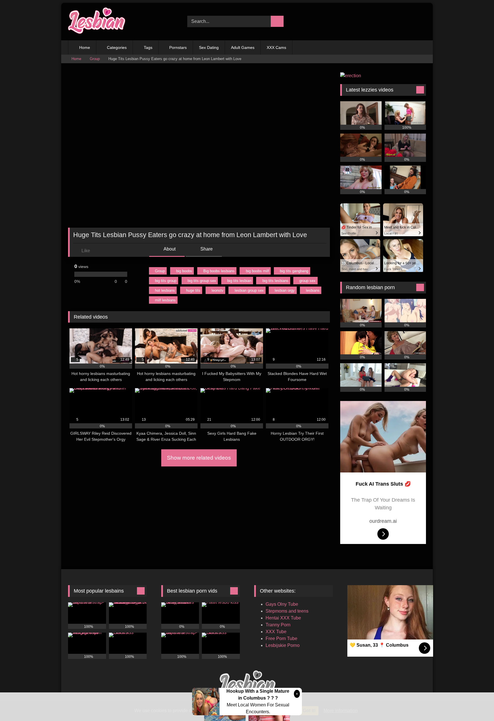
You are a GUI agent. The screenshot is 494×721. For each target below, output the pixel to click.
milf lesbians (165, 300)
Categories (117, 47)
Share (206, 249)
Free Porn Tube (281, 638)
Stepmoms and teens (287, 611)
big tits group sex (202, 281)
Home (84, 47)
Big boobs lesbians (219, 271)
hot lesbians (165, 290)
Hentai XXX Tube (283, 617)
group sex (307, 281)
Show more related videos (199, 458)
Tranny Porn (278, 624)
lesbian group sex (249, 290)
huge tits (193, 290)
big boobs (184, 271)
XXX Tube (276, 631)
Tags (148, 47)
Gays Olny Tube (282, 604)
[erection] (350, 75)
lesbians (313, 290)
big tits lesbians (275, 281)
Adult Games (242, 47)
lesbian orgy (285, 290)
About (169, 249)
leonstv (218, 290)
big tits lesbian (239, 281)
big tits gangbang (294, 271)
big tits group (165, 281)
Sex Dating (209, 47)
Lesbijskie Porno (283, 645)
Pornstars (178, 47)
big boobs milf (257, 271)
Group (95, 59)
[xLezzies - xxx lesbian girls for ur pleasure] (96, 21)
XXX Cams (276, 47)
